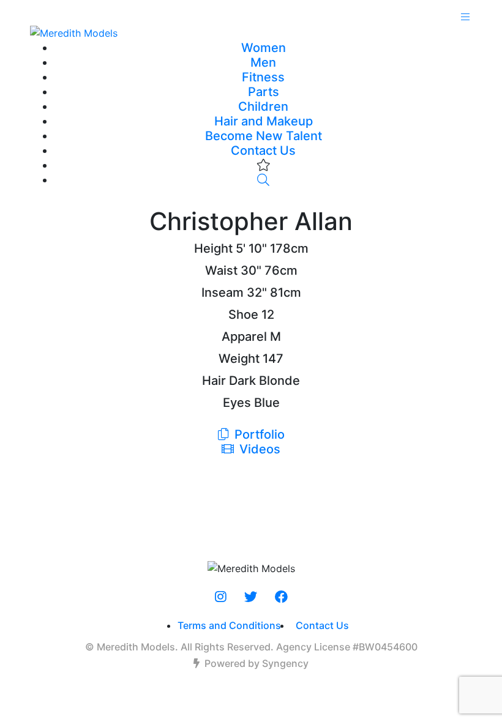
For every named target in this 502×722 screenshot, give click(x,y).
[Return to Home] (251, 32)
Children (263, 106)
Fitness (263, 77)
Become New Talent (263, 135)
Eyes (237, 402)
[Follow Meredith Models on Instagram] (221, 597)
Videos (258, 449)
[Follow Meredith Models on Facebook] (281, 597)
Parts (263, 91)
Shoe (243, 314)
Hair (214, 380)
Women (263, 47)
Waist (221, 270)
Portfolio (258, 434)
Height (213, 248)
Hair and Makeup (263, 121)
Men (263, 62)
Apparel (244, 336)
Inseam (222, 292)
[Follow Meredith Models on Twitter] (250, 597)
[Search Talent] (263, 180)
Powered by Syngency (256, 663)
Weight (239, 358)
